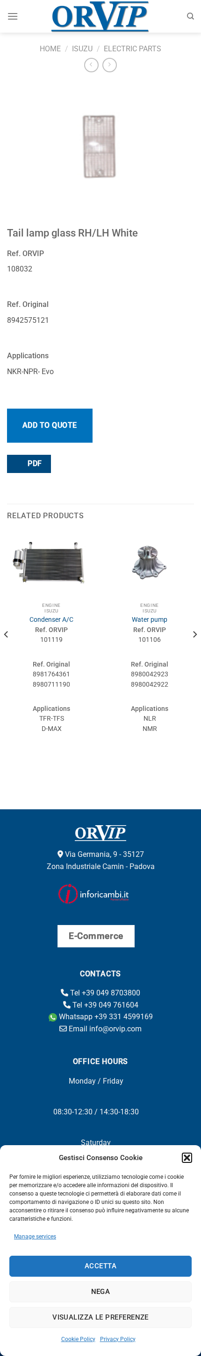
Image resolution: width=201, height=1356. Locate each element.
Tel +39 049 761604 (104, 1005)
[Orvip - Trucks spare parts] (101, 16)
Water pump (149, 619)
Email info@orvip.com (104, 1028)
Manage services (35, 1236)
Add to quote (49, 425)
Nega (100, 1291)
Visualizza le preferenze (100, 1317)
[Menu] (12, 16)
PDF (34, 463)
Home (50, 48)
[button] (187, 1157)
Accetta (100, 1266)
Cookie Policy (78, 1339)
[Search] (190, 16)
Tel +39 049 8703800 (104, 992)
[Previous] (6, 653)
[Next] (194, 653)
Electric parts (132, 48)
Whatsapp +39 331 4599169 (105, 1016)
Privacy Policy (118, 1339)
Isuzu (82, 48)
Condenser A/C (51, 619)
